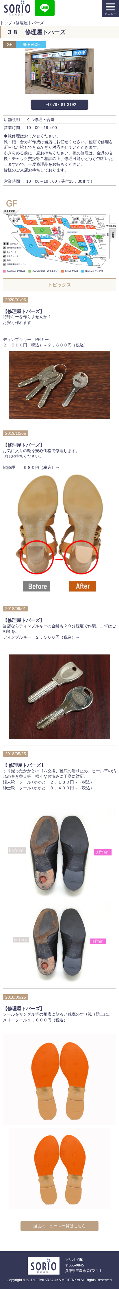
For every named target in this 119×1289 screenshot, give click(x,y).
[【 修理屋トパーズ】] (60, 979)
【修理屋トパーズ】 (23, 311)
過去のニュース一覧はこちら (59, 1225)
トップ (6, 22)
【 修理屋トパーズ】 (24, 765)
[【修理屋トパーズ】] (60, 416)
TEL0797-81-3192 (59, 104)
